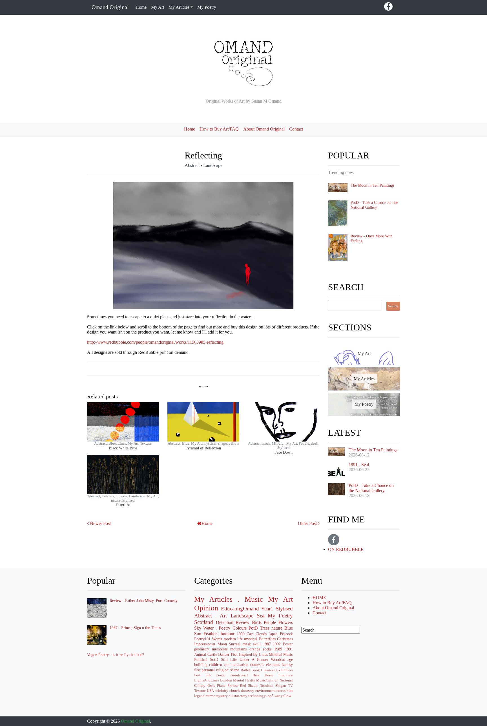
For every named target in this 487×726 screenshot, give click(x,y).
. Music (250, 599)
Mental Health (244, 680)
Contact (296, 129)
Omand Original (110, 7)
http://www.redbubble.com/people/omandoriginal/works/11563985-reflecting (155, 342)
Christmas (285, 639)
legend (199, 696)
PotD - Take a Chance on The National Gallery (374, 204)
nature (276, 628)
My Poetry (206, 7)
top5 (270, 696)
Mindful (275, 654)
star (236, 696)
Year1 (267, 609)
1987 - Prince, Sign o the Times (135, 627)
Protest (232, 686)
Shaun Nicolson (260, 686)
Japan (273, 634)
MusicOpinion (267, 680)
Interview (285, 675)
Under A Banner (254, 659)
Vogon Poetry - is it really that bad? (115, 654)
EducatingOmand (240, 609)
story (243, 696)
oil (231, 696)
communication (236, 664)
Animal (200, 654)
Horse (269, 675)
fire (197, 670)
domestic (257, 664)
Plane (221, 686)
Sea (260, 616)
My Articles (213, 599)
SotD (214, 659)
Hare (256, 675)
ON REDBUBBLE (346, 549)
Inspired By (248, 654)
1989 (278, 649)
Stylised (284, 609)
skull (257, 644)
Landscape (212, 165)
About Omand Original (264, 129)
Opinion (206, 608)
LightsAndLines (206, 680)
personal (208, 670)
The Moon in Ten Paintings (372, 185)
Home (141, 7)
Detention (224, 622)
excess (280, 691)
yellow (286, 696)
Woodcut (278, 659)
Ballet (245, 670)
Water (208, 628)
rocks (267, 649)
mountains (238, 649)
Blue (288, 628)
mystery (222, 696)
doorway (247, 691)
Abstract (193, 165)
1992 (277, 644)
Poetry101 (202, 639)
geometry (201, 649)
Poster (288, 644)
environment (265, 691)
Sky (197, 628)
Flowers (285, 622)
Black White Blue (123, 448)
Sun (197, 633)
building (200, 664)
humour (227, 633)
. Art (221, 616)
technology (257, 696)
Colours (240, 628)
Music (288, 654)
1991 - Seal (359, 464)
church (234, 691)
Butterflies (267, 639)
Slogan (280, 686)
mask (247, 644)
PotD (253, 628)
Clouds (261, 634)
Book (255, 670)
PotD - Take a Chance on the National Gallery (371, 488)
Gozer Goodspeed (232, 675)
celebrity (221, 691)
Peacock (286, 634)
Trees (264, 628)
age (290, 659)
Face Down (284, 452)
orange (254, 649)
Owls (211, 686)
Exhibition (284, 670)
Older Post (307, 523)
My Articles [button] (179, 7)
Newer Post (100, 523)
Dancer (223, 654)
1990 (241, 634)
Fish (234, 654)
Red (243, 686)
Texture (200, 691)
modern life (233, 639)
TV (290, 686)
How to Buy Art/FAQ (219, 129)
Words (217, 639)
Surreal (234, 644)
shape (234, 670)
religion (222, 670)
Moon (222, 644)
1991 (289, 649)
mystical (250, 639)
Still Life (229, 659)
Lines (263, 654)
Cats (250, 634)
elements (273, 664)
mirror (210, 696)
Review (242, 622)
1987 (267, 644)
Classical (268, 670)
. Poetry (223, 628)
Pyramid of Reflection (203, 448)
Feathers (210, 633)
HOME (319, 597)
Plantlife (123, 505)
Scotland (203, 622)
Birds (257, 622)
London (226, 680)
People (270, 622)
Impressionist (204, 644)
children (215, 664)
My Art (157, 7)
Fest (197, 675)
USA (210, 691)
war (277, 696)
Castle (212, 654)
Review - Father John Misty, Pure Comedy (144, 600)
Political (200, 659)
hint (290, 691)
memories (219, 649)
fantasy (287, 664)
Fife (208, 675)
